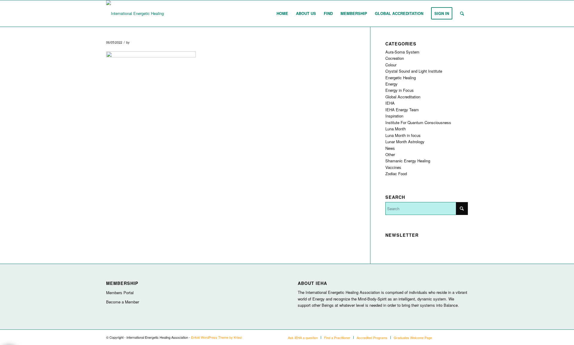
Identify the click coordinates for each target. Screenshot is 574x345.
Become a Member (122, 302)
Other (390, 154)
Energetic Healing (400, 77)
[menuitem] (282, 13)
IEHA (390, 103)
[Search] (462, 13)
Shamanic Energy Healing (407, 161)
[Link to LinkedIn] (454, 337)
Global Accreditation (402, 97)
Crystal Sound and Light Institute (413, 71)
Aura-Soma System (402, 52)
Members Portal (120, 292)
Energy (391, 84)
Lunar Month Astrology (405, 141)
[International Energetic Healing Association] (145, 13)
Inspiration (394, 116)
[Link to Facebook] (463, 337)
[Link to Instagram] (445, 337)
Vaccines (393, 167)
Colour (390, 65)
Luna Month (395, 129)
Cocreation (394, 58)
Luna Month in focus (403, 135)
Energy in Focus (399, 90)
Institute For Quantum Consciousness (418, 122)
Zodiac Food (396, 173)
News (390, 148)
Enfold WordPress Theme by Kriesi (216, 337)
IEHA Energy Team (402, 109)
